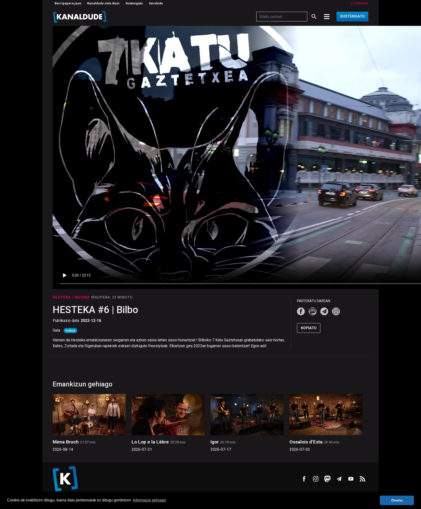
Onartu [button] (397, 500)
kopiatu (308, 328)
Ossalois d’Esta (306, 442)
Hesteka (62, 297)
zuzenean (359, 3)
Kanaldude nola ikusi (103, 3)
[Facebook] (301, 311)
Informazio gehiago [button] (149, 500)
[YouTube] (351, 479)
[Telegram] (324, 311)
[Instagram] (336, 311)
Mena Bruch (66, 442)
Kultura (70, 330)
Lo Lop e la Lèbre (150, 442)
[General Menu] (327, 16)
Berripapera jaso (68, 3)
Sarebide (156, 3)
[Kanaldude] (80, 16)
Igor (214, 442)
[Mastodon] (312, 311)
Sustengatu (134, 3)
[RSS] (362, 479)
